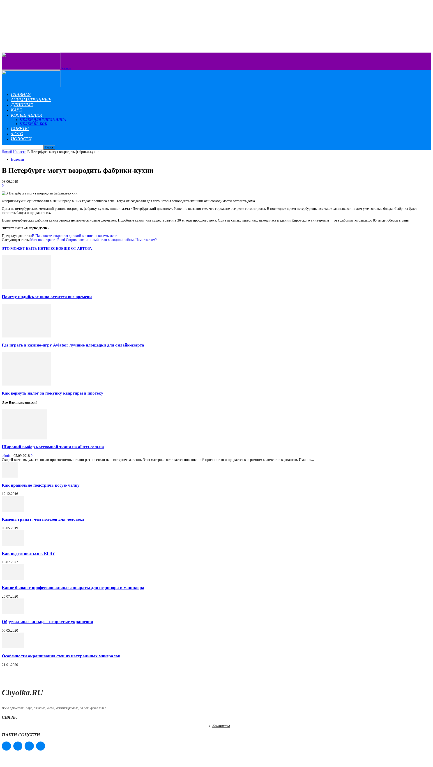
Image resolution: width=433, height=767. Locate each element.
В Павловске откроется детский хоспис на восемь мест (74, 236)
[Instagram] (18, 746)
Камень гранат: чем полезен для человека (43, 519)
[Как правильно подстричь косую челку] (10, 476)
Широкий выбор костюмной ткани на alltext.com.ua (53, 446)
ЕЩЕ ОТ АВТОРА (76, 248)
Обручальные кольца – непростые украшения (47, 621)
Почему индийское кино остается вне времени (47, 296)
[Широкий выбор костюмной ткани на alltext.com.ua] (24, 438)
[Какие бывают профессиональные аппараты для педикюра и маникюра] (13, 579)
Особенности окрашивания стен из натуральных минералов (61, 656)
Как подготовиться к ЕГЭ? (28, 553)
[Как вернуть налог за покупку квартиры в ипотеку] (26, 384)
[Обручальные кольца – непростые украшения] (13, 613)
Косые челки (26, 115)
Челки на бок (33, 124)
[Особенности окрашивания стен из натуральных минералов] (13, 647)
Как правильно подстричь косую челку (41, 485)
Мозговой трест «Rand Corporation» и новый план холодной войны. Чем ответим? (93, 240)
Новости (21, 138)
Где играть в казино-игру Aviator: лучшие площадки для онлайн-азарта (73, 345)
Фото (17, 133)
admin (6, 455)
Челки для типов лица (43, 120)
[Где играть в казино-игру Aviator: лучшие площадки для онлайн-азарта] (26, 336)
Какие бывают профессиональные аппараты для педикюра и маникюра (73, 587)
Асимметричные (31, 99)
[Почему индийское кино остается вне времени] (26, 288)
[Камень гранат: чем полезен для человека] (13, 510)
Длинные (22, 104)
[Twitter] (29, 746)
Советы (20, 128)
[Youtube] (40, 746)
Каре (16, 109)
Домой (7, 152)
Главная (21, 94)
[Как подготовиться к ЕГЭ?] (13, 545)
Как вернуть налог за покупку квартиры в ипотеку (52, 393)
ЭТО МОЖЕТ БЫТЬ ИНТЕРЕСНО (31, 248)
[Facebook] (6, 746)
